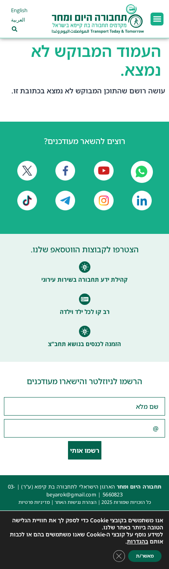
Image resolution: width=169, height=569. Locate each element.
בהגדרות (137, 541)
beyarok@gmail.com (71, 494)
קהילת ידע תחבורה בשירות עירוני (84, 279)
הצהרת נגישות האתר (76, 502)
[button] (157, 19)
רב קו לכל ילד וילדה (85, 312)
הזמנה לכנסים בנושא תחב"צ (84, 344)
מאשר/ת (145, 556)
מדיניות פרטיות (34, 502)
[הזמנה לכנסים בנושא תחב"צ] (84, 331)
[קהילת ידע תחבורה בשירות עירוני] (84, 267)
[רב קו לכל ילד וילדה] (84, 299)
